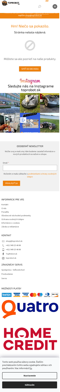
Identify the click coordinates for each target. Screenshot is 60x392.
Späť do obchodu (30, 69)
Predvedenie (7, 274)
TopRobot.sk (11, 253)
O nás (3, 208)
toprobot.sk (11, 258)
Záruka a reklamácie (10, 226)
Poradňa (5, 212)
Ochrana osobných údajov (12, 219)
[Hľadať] (40, 6)
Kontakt (4, 204)
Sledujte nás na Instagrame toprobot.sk (31, 87)
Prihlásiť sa (11, 183)
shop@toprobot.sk (33, 15)
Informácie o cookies (10, 223)
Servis (4, 278)
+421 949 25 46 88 (13, 245)
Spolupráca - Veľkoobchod (12, 270)
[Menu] (55, 6)
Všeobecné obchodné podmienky (16, 215)
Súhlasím (30, 385)
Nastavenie (30, 375)
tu (31, 368)
